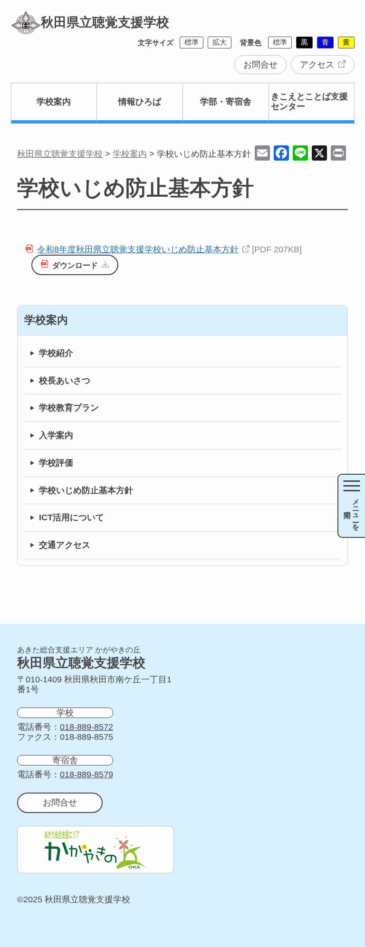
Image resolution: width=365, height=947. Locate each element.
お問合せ (260, 64)
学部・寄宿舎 (225, 101)
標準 (191, 42)
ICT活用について (71, 517)
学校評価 (56, 463)
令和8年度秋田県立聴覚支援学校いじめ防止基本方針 (138, 249)
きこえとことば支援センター (309, 101)
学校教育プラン (69, 407)
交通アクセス (64, 545)
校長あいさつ (64, 380)
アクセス (317, 64)
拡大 (219, 42)
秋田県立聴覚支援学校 (105, 22)
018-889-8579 (86, 774)
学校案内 (54, 101)
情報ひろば (139, 101)
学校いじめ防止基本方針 (86, 490)
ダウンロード (75, 265)
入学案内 (56, 435)
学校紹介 (56, 353)
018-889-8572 (86, 727)
